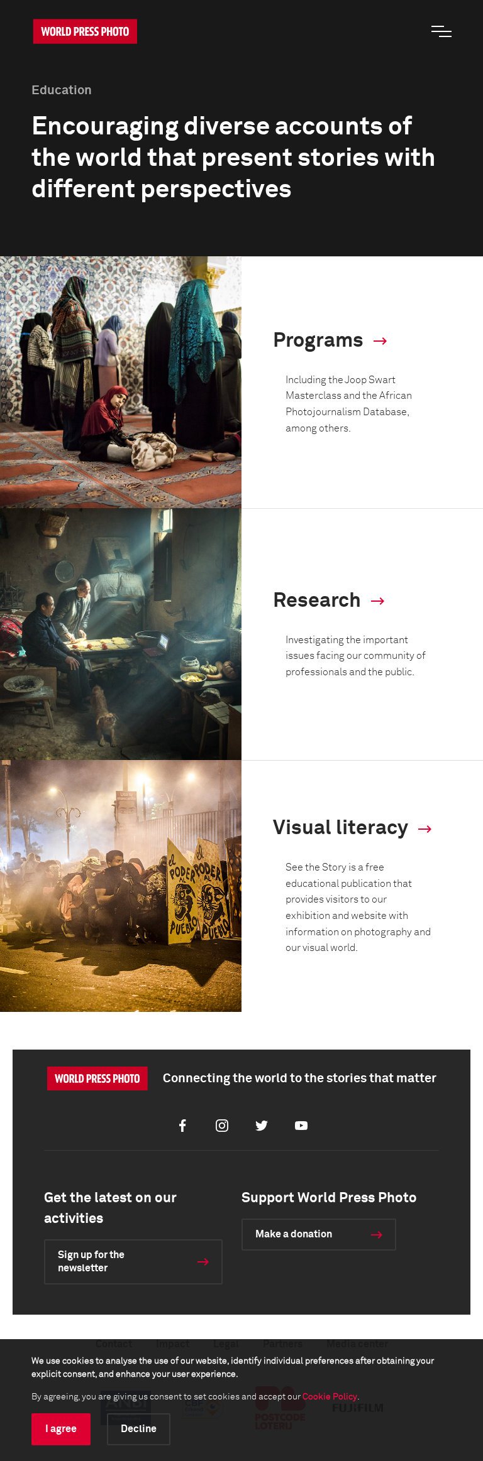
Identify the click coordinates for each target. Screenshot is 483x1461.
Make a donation (293, 1234)
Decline (139, 1429)
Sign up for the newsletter (91, 1261)
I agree (61, 1429)
